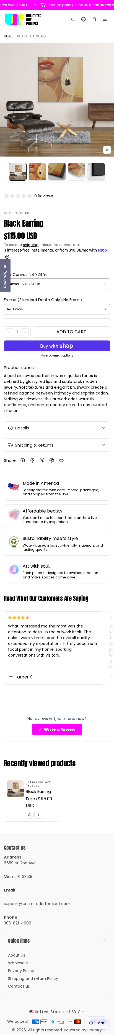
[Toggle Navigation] (105, 19)
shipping (30, 244)
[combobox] (57, 283)
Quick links (19, 940)
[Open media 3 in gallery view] (57, 171)
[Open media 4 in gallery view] (76, 171)
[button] (73, 19)
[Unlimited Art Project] (23, 19)
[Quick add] (38, 815)
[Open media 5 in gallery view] (96, 171)
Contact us (19, 986)
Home (8, 36)
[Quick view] (29, 815)
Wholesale (18, 963)
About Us (16, 955)
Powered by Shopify (83, 1030)
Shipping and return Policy (33, 978)
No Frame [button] (15, 309)
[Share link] (61, 460)
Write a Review (60, 730)
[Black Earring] (31, 799)
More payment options (57, 355)
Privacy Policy (21, 970)
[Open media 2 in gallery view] (37, 171)
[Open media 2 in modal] (57, 100)
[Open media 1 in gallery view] (17, 171)
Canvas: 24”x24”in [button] (23, 283)
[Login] (83, 19)
